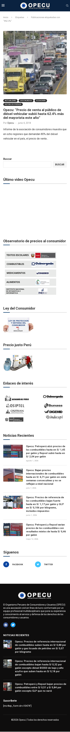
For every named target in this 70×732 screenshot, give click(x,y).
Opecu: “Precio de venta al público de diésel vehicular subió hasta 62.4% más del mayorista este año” (33, 114)
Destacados (26, 101)
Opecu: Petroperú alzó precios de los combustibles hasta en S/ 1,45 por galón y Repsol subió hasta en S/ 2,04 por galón (45, 451)
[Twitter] (13, 624)
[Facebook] (5, 624)
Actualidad (10, 101)
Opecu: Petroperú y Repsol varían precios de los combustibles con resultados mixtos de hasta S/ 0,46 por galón (46, 529)
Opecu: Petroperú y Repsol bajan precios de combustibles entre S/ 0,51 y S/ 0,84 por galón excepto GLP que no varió (40, 687)
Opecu (10, 123)
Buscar (7, 158)
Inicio (5, 17)
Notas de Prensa (13, 104)
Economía (40, 101)
